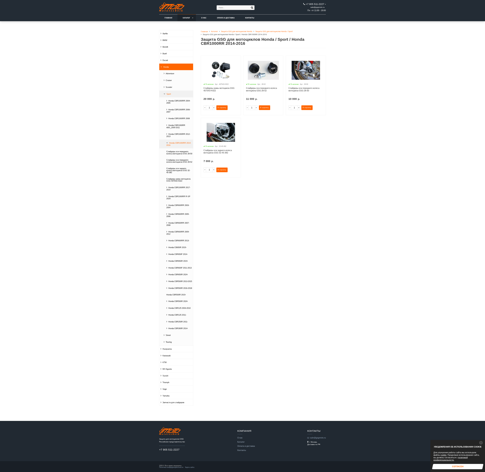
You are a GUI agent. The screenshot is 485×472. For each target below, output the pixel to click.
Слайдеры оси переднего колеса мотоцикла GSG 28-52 (179, 161)
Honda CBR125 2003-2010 (179, 308)
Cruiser (169, 80)
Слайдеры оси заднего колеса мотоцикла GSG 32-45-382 (178, 170)
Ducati (165, 60)
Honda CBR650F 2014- (178, 254)
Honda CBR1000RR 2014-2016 (178, 144)
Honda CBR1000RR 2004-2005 (178, 102)
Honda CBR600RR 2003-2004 (177, 206)
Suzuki (165, 376)
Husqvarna (167, 349)
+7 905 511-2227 (315, 4)
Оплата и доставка (226, 18)
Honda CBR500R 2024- (178, 301)
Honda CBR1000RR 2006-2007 (178, 111)
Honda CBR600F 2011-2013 (180, 268)
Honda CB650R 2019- (177, 247)
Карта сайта (189, 467)
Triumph (166, 382)
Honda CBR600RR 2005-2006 (177, 215)
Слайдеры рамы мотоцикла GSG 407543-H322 (178, 180)
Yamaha (166, 396)
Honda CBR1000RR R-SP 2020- (178, 197)
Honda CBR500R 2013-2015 (180, 281)
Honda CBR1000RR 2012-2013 (178, 135)
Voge (165, 389)
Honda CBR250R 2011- (178, 322)
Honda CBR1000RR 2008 (179, 118)
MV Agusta (167, 369)
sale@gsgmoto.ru (317, 7)
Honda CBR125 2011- (177, 315)
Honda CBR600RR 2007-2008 (177, 224)
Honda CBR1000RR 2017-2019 (178, 188)
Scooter (169, 87)
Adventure (170, 74)
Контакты (249, 18)
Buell (165, 54)
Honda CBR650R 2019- (178, 261)
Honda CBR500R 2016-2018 (180, 288)
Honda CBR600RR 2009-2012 (177, 233)
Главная (168, 18)
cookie (443, 455)
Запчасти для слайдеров (173, 402)
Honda (166, 67)
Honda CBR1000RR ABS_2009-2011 (175, 126)
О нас (203, 18)
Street (168, 335)
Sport (168, 94)
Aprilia (165, 34)
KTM (165, 362)
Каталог (186, 18)
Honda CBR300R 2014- (178, 328)
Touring (169, 342)
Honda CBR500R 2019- (176, 295)
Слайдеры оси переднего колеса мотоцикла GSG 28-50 (179, 153)
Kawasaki (167, 356)
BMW (165, 40)
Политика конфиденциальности (171, 467)
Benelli (165, 47)
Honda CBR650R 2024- (178, 275)
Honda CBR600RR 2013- (178, 241)
